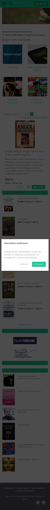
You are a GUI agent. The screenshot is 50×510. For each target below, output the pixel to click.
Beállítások (24, 264)
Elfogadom (39, 264)
